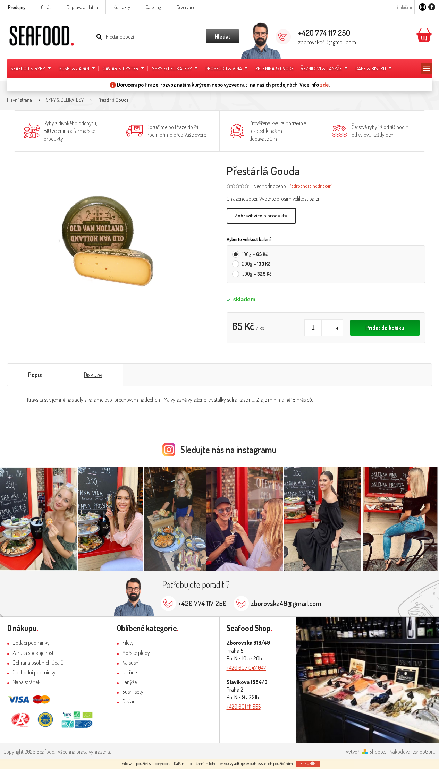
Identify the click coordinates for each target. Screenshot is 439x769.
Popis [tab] (35, 374)
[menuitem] (31, 68)
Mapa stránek (26, 681)
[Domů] (23, 100)
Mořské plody (136, 652)
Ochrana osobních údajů (38, 662)
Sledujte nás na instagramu (228, 449)
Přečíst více (261, 216)
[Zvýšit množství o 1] (337, 328)
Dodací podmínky (31, 642)
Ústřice (129, 672)
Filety (128, 642)
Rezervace (186, 7)
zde (324, 84)
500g (256, 274)
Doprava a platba (82, 7)
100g (255, 254)
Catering (153, 7)
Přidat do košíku (384, 327)
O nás (46, 7)
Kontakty (121, 7)
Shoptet (377, 751)
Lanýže (129, 681)
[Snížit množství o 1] (327, 328)
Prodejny (16, 7)
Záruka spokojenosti (33, 652)
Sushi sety (132, 691)
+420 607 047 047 (246, 667)
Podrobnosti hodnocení (310, 186)
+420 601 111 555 (244, 706)
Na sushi (131, 662)
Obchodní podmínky (34, 672)
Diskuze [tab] (93, 374)
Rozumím (308, 763)
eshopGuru (424, 751)
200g (256, 264)
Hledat (222, 36)
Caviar (128, 701)
